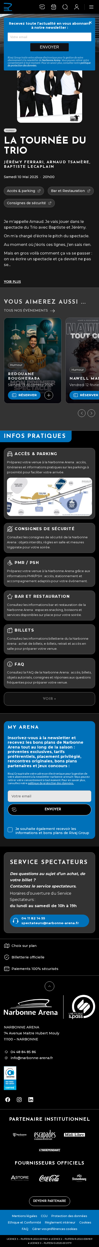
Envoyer (49, 47)
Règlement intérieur (60, 1222)
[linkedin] (31, 1099)
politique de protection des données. (51, 783)
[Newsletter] (42, 7)
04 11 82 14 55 (33, 918)
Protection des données (69, 1216)
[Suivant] (91, 413)
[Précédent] (82, 413)
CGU (44, 1216)
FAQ (25, 1229)
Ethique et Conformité (24, 1222)
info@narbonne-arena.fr (32, 1058)
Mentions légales (24, 1216)
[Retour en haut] (49, 986)
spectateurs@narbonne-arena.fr (50, 923)
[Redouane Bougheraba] (32, 360)
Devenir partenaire (49, 1201)
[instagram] (19, 1099)
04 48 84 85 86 (23, 1052)
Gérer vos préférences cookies (54, 1229)
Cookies (85, 1222)
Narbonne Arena (51, 60)
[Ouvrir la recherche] (65, 7)
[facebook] (8, 1099)
